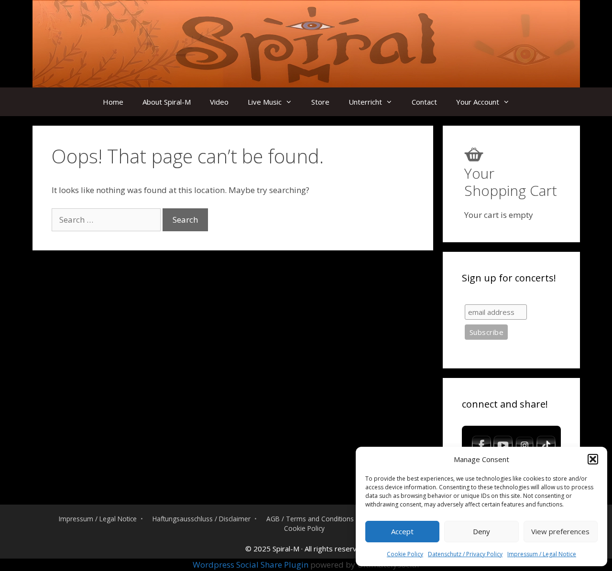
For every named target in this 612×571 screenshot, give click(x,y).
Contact (424, 102)
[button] (593, 459)
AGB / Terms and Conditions (310, 518)
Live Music (265, 102)
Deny (481, 531)
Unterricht (365, 102)
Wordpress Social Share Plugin (251, 564)
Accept (402, 531)
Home (113, 102)
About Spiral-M (166, 102)
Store (320, 102)
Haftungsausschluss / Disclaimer (202, 518)
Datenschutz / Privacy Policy (465, 554)
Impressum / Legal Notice (541, 554)
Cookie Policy (405, 554)
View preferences (560, 531)
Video (219, 102)
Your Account (477, 102)
